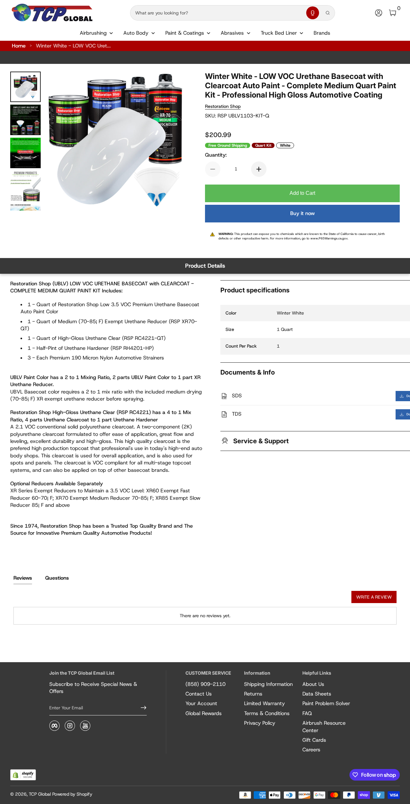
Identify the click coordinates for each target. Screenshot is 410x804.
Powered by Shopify (72, 794)
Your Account (201, 703)
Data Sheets (316, 693)
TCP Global (40, 794)
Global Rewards (203, 713)
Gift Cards (314, 740)
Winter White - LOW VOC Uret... (73, 45)
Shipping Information (268, 684)
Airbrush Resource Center (324, 726)
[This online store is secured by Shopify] (23, 775)
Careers (311, 749)
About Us (313, 684)
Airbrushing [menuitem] (93, 33)
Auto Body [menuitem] (135, 33)
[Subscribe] (141, 707)
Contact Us (198, 693)
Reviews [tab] (22, 578)
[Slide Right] (171, 141)
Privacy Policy (259, 723)
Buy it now (302, 213)
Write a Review (374, 597)
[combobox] (217, 13)
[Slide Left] (58, 141)
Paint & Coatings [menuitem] (184, 33)
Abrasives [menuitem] (232, 33)
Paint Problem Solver (326, 703)
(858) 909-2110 (205, 684)
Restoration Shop (223, 106)
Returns (253, 693)
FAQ (307, 713)
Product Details (205, 266)
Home (19, 45)
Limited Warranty (264, 703)
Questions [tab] (57, 578)
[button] (312, 12)
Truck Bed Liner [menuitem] (279, 33)
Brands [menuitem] (322, 33)
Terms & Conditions (267, 713)
